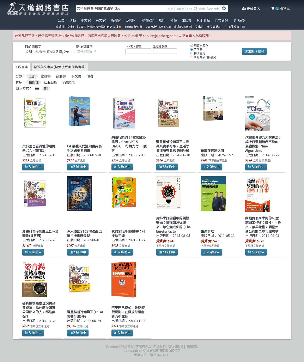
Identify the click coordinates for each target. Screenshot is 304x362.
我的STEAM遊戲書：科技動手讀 (128, 233)
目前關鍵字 (33, 46)
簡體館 (116, 20)
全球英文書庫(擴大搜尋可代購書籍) (60, 66)
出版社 (187, 20)
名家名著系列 (183, 27)
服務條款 (192, 346)
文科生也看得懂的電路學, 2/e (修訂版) (38, 148)
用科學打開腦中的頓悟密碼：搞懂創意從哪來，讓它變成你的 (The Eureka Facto (173, 224)
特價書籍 (199, 53)
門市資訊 (221, 20)
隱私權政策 (175, 346)
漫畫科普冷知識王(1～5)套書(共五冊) (40, 233)
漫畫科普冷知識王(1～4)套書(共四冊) (85, 314)
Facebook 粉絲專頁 (120, 346)
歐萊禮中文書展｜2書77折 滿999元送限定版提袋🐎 (89, 27)
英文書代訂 (214, 27)
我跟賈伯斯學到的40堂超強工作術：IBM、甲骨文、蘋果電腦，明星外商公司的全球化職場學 (263, 224)
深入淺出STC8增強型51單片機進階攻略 (84, 233)
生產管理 (207, 231)
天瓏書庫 (21, 66)
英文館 (101, 20)
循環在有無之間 (212, 150)
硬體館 (130, 20)
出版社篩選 (160, 46)
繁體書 (46, 76)
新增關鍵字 (84, 46)
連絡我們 (159, 346)
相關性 (34, 82)
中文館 (86, 20)
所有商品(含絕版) (204, 57)
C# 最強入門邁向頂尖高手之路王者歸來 (84, 148)
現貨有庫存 (200, 45)
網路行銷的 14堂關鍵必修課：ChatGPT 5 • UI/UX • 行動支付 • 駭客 (129, 144)
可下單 (197, 49)
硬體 (90, 76)
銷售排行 (69, 82)
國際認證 (147, 20)
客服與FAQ (143, 346)
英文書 (76, 76)
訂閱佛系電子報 (235, 27)
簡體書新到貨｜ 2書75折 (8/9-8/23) (148, 27)
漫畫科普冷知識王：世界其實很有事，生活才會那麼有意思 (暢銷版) (172, 146)
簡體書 (61, 76)
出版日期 (50, 82)
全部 (32, 76)
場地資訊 (239, 20)
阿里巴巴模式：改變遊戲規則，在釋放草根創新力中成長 (128, 312)
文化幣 (199, 27)
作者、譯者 (134, 46)
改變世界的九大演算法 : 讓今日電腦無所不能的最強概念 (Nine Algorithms (262, 144)
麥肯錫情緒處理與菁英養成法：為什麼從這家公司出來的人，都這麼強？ (38, 310)
